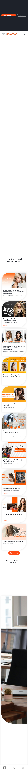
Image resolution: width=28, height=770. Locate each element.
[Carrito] (23, 767)
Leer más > (5, 297)
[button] (24, 34)
